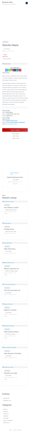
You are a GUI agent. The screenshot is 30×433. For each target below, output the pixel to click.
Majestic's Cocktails (10, 310)
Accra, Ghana (7, 49)
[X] (14, 70)
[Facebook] (6, 70)
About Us (5, 409)
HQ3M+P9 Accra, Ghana (11, 209)
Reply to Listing (15, 130)
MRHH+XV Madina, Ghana (11, 271)
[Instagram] (12, 70)
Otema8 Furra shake (10, 373)
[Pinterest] (20, 70)
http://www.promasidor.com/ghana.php (15, 122)
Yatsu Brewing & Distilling (12, 353)
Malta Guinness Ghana (11, 332)
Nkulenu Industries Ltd (11, 269)
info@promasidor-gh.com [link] (11, 120)
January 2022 (6, 398)
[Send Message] (4, 190)
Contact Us (6, 413)
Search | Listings (17, 430)
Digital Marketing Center (15, 177)
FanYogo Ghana (9, 229)
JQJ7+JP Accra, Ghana (10, 334)
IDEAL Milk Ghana (9, 249)
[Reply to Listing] (4, 218)
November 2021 (7, 400)
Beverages (5, 41)
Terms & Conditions (8, 420)
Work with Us (6, 422)
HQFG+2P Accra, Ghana (10, 231)
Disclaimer (5, 416)
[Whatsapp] (9, 70)
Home (10, 430)
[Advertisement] (15, 22)
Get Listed (5, 418)
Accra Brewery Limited (11, 207)
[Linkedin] (17, 70)
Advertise (5, 411)
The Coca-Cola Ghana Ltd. (12, 290)
